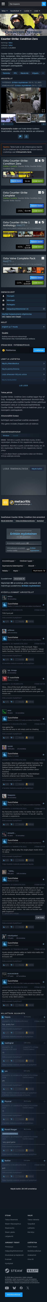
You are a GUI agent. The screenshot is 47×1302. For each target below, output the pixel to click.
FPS (15, 73)
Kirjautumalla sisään (9, 129)
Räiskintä (24, 73)
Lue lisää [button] (40, 917)
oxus (9, 710)
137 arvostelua (21, 976)
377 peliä (10, 976)
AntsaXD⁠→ (12, 833)
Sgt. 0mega (12, 670)
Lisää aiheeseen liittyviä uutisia (14, 374)
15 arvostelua (21, 749)
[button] (4, 11)
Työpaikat (31, 1224)
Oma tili (30, 1259)
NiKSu (10, 596)
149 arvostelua (21, 873)
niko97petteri (13, 936)
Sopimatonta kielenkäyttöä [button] (12, 566)
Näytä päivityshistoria (10, 369)
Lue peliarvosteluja (22, 504)
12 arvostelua (20, 713)
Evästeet (8, 1259)
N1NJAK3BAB (13, 974)
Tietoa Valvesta (33, 1220)
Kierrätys (31, 1232)
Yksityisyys (9, 1247)
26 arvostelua (20, 938)
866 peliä (11, 873)
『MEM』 (11, 871)
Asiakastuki (32, 1255)
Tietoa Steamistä (11, 1220)
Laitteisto (31, 1228)
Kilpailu (35, 73)
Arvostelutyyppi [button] (8, 561)
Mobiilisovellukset (13, 1295)
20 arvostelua (12, 599)
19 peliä (10, 713)
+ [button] (42, 73)
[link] (23, 211)
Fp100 (10, 746)
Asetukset (40, 521)
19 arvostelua (12, 797)
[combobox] (25, 4)
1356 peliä (11, 749)
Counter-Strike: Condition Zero (29, 198)
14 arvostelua (12, 673)
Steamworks (9, 1228)
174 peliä (10, 938)
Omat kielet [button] (18, 579)
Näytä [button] (15, 571)
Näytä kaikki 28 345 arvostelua (24, 1189)
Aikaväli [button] (31, 566)
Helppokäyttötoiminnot (14, 1251)
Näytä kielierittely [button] (7, 521)
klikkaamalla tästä (23, 152)
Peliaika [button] (5, 571)
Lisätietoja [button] (39, 350)
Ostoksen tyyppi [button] (26, 561)
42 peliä (10, 835)
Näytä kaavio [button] (37, 571)
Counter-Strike (23, 166)
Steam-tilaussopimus (13, 1224)
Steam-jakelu (10, 1232)
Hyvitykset (9, 1263)
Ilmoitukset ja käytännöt (14, 1255)
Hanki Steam (32, 1247)
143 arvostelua (12, 633)
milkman (11, 630)
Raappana (11, 795)
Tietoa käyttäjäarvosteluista (25, 521)
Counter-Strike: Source (11, 200)
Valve (10, 43)
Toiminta (6, 73)
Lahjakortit (9, 1236)
